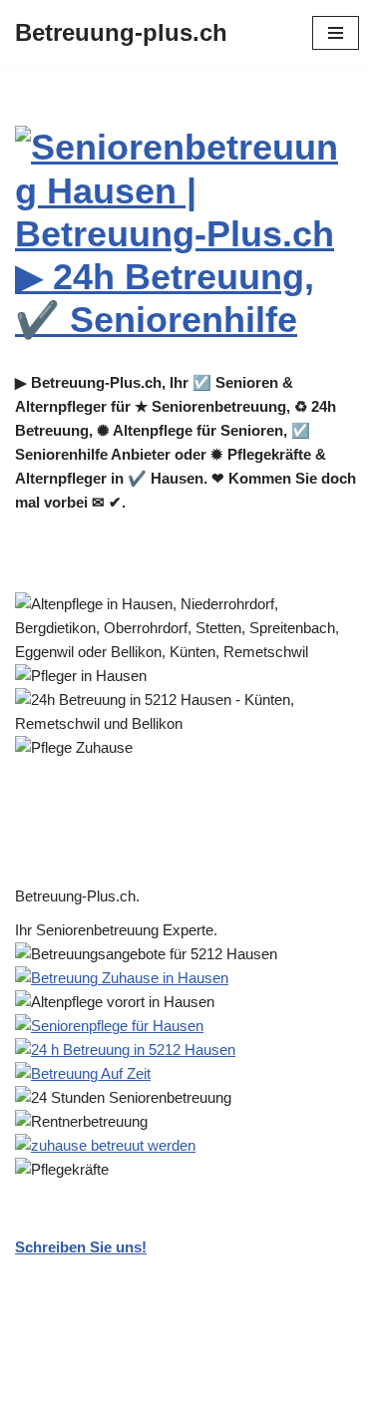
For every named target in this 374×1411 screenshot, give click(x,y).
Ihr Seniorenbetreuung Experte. (120, 929)
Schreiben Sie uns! (81, 1246)
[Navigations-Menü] (335, 33)
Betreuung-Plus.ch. (81, 895)
